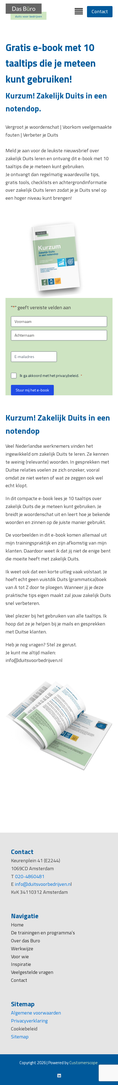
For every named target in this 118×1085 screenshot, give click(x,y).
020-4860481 (29, 876)
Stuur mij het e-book (32, 390)
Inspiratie (21, 964)
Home (17, 924)
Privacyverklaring (29, 1020)
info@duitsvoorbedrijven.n (43, 884)
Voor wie (20, 956)
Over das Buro (25, 940)
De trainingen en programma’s (43, 932)
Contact (100, 11)
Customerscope (83, 1062)
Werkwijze (22, 948)
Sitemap (20, 1036)
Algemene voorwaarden (36, 1012)
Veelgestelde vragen (32, 972)
